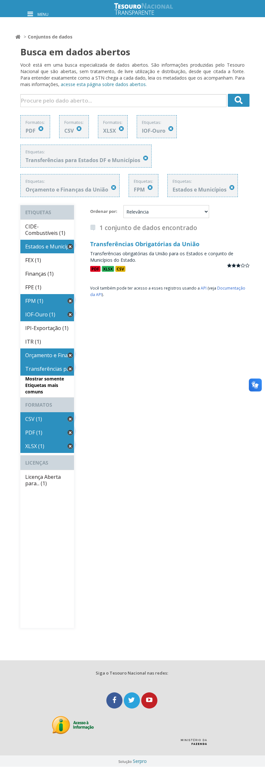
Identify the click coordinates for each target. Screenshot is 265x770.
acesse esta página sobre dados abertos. (104, 84)
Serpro (140, 761)
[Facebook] (115, 700)
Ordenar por (103, 211)
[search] (239, 100)
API (204, 288)
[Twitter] (132, 700)
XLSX (108, 268)
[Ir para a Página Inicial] (148, 9)
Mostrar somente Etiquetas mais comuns (44, 385)
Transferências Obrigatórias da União (144, 244)
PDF (95, 268)
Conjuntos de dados (50, 37)
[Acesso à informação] (73, 725)
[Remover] (40, 128)
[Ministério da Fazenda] (193, 744)
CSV (120, 268)
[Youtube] (149, 700)
